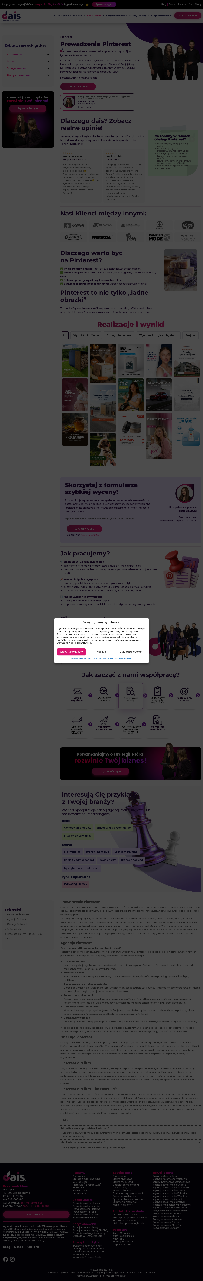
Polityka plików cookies (81, 658)
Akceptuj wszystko (71, 651)
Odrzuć (101, 651)
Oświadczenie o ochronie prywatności (112, 658)
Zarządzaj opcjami (131, 651)
